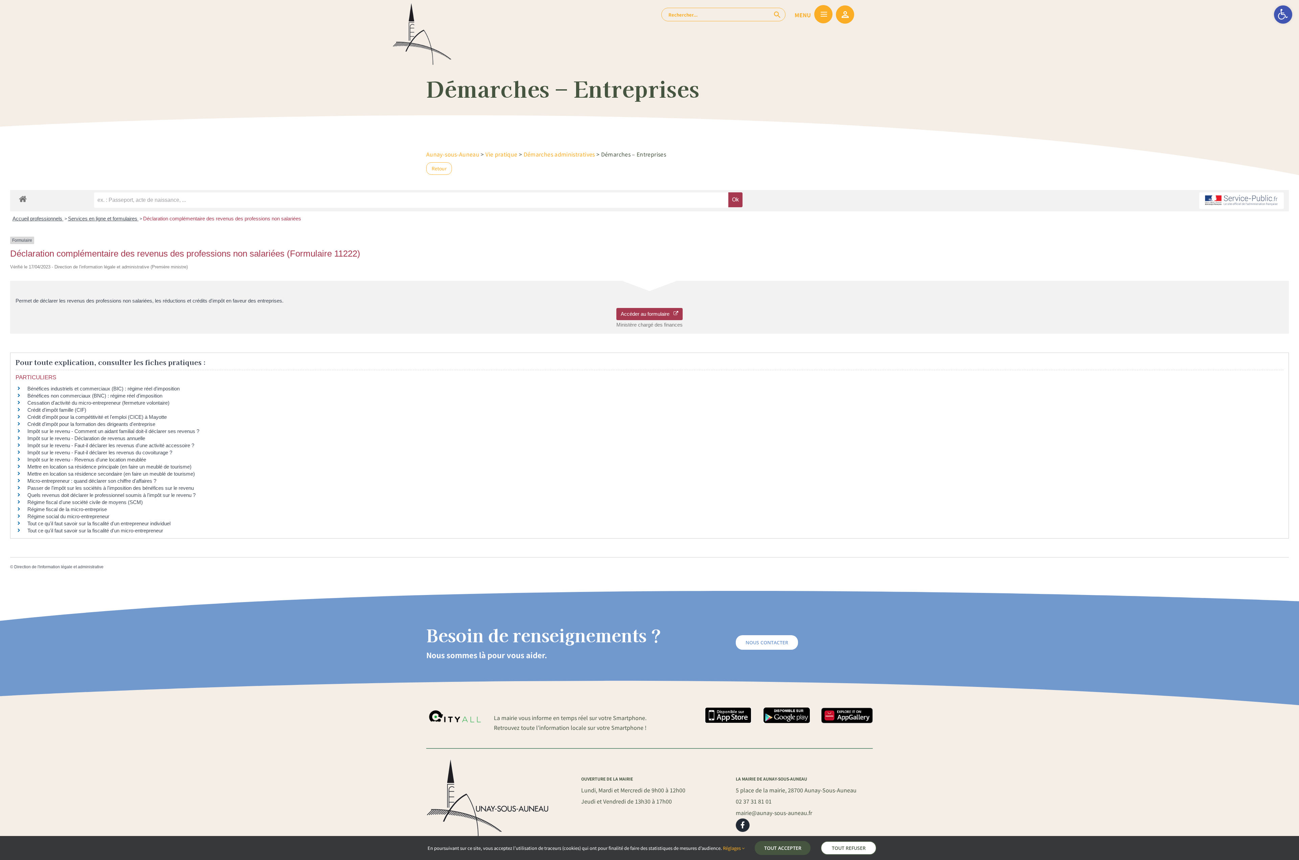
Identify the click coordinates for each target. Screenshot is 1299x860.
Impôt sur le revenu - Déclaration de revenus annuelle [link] (86, 438)
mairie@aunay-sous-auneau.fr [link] (774, 813)
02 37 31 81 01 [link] (754, 801)
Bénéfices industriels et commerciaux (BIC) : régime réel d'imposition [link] (103, 388)
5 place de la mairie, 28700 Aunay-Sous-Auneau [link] (796, 790)
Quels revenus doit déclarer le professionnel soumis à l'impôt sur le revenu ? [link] (111, 495)
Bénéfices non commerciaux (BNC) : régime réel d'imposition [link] (94, 396)
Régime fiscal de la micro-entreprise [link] (67, 509)
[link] (1283, 14)
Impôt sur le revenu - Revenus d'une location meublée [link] (86, 459)
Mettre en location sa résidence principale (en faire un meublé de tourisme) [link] (109, 467)
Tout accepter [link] (782, 848)
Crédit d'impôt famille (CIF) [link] (56, 410)
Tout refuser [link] (849, 848)
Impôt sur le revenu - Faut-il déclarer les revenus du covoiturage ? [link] (99, 452)
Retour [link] (439, 168)
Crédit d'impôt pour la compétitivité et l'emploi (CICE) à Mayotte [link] (97, 417)
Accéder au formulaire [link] (647, 314)
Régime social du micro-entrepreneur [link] (68, 516)
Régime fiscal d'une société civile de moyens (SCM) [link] (85, 502)
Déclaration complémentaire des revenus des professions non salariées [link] (222, 218)
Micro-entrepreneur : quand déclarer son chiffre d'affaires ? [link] (91, 481)
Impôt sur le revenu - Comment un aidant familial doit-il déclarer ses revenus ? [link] (113, 431)
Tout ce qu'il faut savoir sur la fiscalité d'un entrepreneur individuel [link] (98, 523)
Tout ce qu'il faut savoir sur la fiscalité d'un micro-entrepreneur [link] (95, 530)
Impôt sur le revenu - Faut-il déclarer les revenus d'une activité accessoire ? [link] (110, 445)
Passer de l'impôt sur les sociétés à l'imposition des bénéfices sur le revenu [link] (110, 488)
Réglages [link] (732, 848)
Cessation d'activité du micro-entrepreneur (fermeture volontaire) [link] (98, 403)
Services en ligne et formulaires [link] (103, 218)
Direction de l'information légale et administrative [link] (59, 567)
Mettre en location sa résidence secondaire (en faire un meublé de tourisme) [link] (111, 474)
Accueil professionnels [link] (38, 218)
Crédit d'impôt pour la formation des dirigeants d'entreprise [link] (91, 424)
